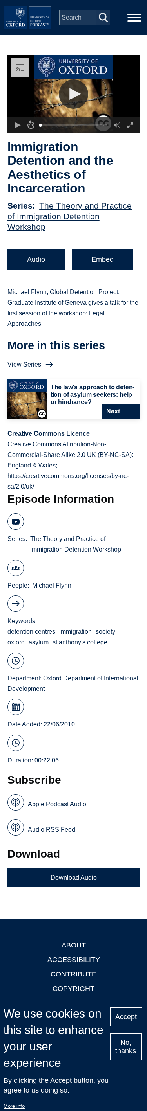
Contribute (73, 974)
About (74, 945)
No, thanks (125, 1047)
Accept (126, 1017)
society (105, 631)
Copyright (73, 988)
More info (14, 1106)
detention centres (31, 631)
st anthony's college (80, 642)
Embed (102, 259)
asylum (39, 642)
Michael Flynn (51, 585)
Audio (36, 259)
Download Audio (74, 877)
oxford (16, 642)
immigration (75, 631)
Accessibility (73, 960)
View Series (24, 364)
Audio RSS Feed (51, 829)
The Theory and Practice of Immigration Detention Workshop (69, 216)
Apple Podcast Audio (57, 804)
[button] (73, 94)
